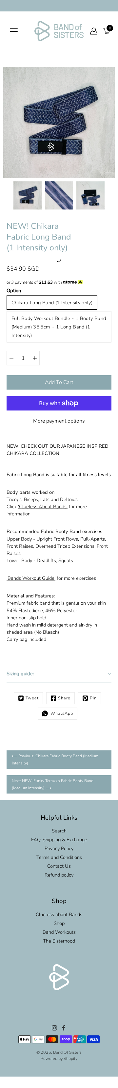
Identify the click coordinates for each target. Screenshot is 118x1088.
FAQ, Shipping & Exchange (59, 839)
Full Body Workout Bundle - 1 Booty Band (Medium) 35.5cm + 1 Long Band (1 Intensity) (58, 327)
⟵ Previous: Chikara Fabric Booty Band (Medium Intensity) (55, 759)
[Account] (93, 31)
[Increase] (35, 358)
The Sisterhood (59, 941)
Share (64, 698)
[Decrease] (11, 358)
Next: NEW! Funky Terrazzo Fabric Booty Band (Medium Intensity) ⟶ (52, 784)
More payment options (59, 421)
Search (59, 831)
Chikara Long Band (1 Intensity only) (51, 302)
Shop (59, 923)
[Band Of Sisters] (59, 31)
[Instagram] (54, 1027)
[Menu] (14, 31)
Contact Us (59, 866)
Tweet (32, 698)
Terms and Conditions (59, 857)
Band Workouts (59, 932)
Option (14, 290)
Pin (93, 698)
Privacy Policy (59, 848)
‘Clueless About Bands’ (43, 506)
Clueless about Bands (59, 914)
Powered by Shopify (59, 1058)
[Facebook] (64, 1027)
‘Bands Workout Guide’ (31, 578)
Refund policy (59, 875)
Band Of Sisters (67, 1052)
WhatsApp (60, 713)
